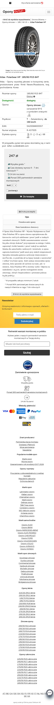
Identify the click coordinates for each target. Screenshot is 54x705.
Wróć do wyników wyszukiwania (16, 20)
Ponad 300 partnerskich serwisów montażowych (27, 392)
